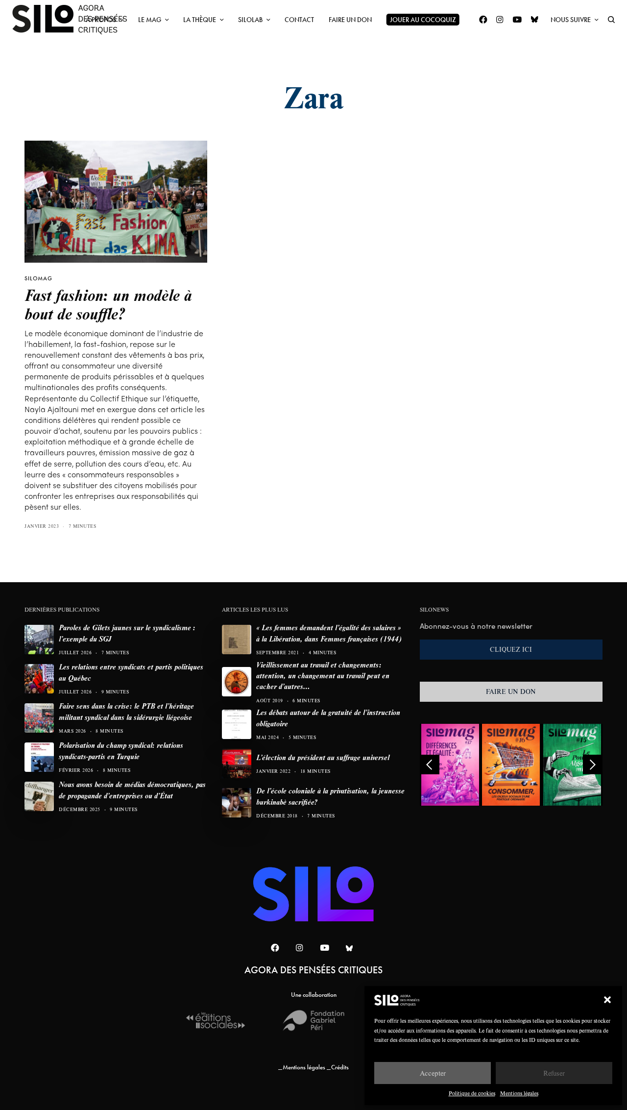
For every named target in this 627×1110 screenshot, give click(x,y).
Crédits (340, 1067)
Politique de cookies (472, 1093)
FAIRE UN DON (511, 691)
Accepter (433, 1073)
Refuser (554, 1073)
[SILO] (74, 19)
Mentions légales (519, 1093)
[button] (607, 1000)
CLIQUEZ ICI (511, 649)
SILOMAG (38, 278)
